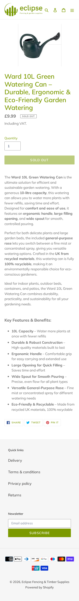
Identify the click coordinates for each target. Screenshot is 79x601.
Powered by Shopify (39, 587)
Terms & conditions (24, 472)
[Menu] (72, 9)
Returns (14, 495)
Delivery (15, 460)
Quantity (11, 138)
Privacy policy (20, 483)
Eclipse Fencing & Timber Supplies (45, 582)
